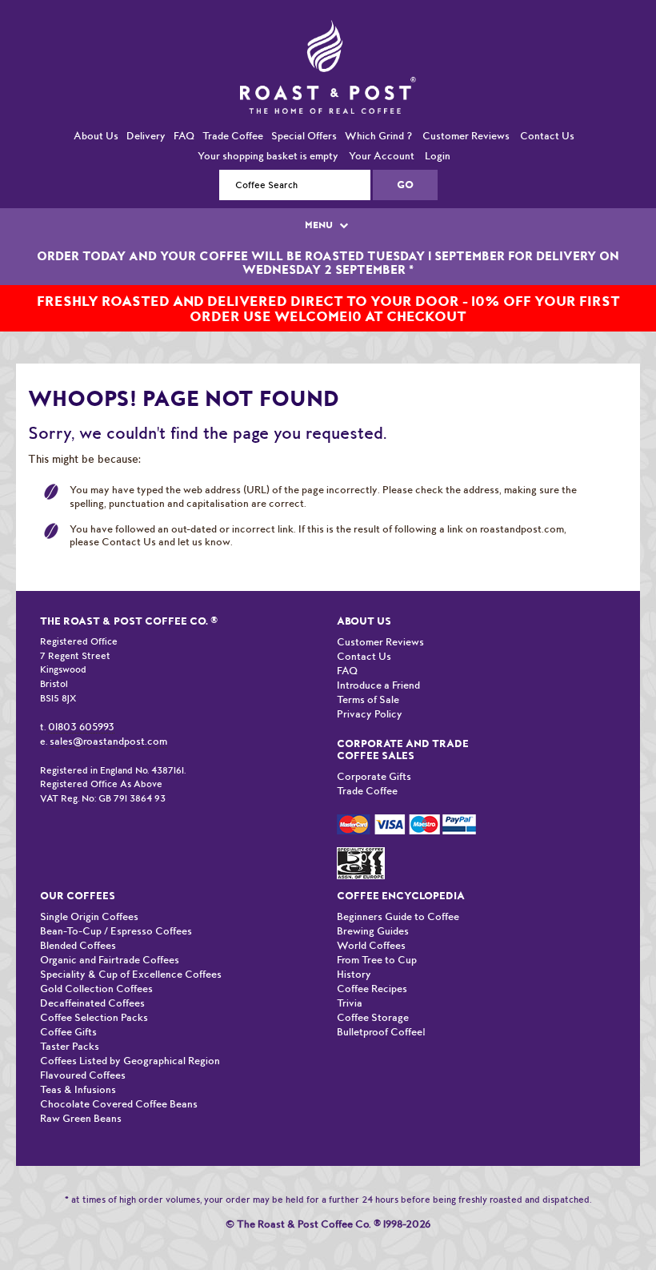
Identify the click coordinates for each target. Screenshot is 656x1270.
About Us (96, 120)
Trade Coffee (232, 120)
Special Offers (304, 120)
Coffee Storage (373, 1001)
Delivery (146, 120)
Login (437, 140)
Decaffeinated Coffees (92, 987)
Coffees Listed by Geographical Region (130, 1045)
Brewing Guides (373, 915)
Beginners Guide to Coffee (398, 900)
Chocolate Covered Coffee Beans (119, 1088)
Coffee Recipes (372, 973)
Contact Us (547, 120)
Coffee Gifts (68, 1016)
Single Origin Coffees (89, 900)
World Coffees (371, 929)
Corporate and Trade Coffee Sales (403, 733)
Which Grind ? (378, 120)
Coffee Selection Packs (94, 1001)
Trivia (349, 987)
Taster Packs (69, 1030)
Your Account (381, 140)
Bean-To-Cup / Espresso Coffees (116, 915)
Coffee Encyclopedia (401, 880)
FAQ (184, 120)
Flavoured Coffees (83, 1059)
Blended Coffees (78, 929)
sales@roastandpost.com (108, 726)
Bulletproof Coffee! (381, 1016)
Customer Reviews (466, 120)
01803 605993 (81, 711)
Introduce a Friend (378, 669)
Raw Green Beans (81, 1102)
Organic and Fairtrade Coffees (109, 944)
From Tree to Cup (377, 944)
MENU (320, 209)
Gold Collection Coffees (96, 973)
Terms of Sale (368, 683)
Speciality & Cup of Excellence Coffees (131, 958)
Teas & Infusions (78, 1073)
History (354, 958)
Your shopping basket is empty (268, 140)
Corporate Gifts (374, 760)
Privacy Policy (369, 698)
